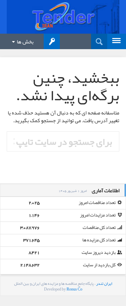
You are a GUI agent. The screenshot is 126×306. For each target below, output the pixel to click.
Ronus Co (74, 289)
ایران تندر (104, 283)
